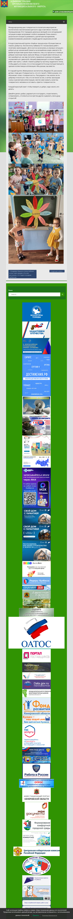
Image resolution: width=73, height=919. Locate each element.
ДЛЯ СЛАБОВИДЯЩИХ (63, 12)
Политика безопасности (49, 915)
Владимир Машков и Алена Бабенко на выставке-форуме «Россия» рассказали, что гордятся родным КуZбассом (21, 274)
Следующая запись (56, 271)
